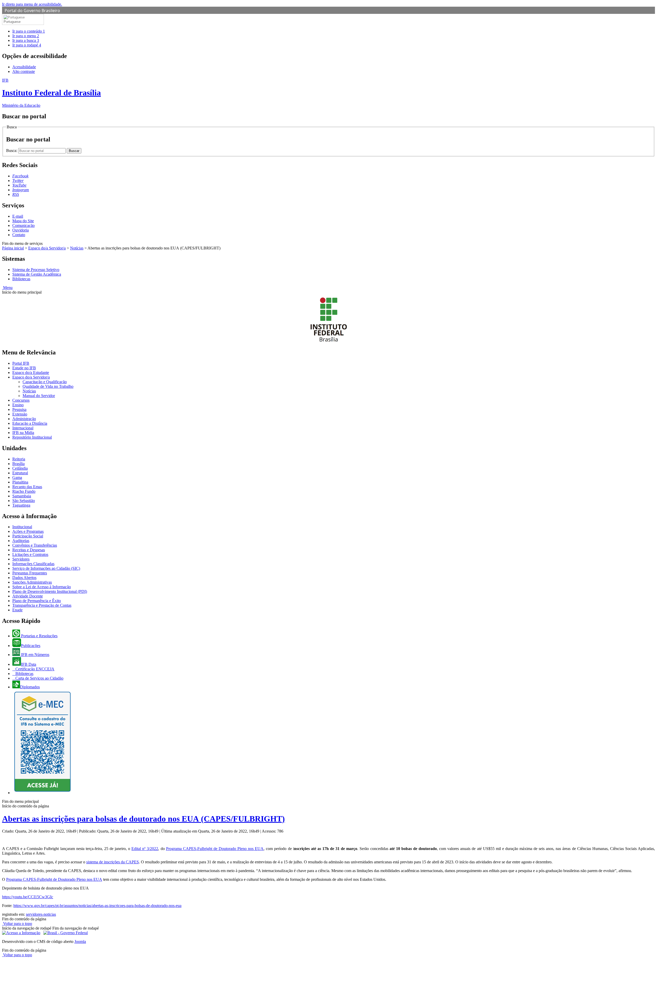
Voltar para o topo (17, 923)
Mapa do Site (23, 221)
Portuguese (12, 22)
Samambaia (21, 496)
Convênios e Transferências (34, 545)
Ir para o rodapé (26, 45)
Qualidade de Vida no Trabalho (48, 386)
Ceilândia (20, 468)
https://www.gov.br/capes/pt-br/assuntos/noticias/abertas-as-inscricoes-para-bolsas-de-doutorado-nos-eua (97, 905)
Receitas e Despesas (28, 550)
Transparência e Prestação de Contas (41, 605)
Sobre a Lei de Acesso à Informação (41, 587)
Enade (17, 610)
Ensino (18, 405)
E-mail (17, 216)
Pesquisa (19, 409)
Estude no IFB (24, 368)
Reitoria (18, 459)
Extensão (19, 414)
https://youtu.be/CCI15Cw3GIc (27, 897)
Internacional (22, 428)
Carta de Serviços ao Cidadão (38, 678)
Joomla (80, 941)
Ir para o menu (25, 36)
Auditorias (20, 540)
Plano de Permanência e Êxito (36, 600)
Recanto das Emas (27, 487)
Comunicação (23, 225)
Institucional (22, 527)
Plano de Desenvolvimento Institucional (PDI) (49, 591)
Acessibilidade (24, 67)
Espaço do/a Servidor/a (47, 248)
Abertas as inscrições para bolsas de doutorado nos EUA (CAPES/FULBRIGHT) (143, 818)
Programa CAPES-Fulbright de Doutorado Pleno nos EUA (215, 848)
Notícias (76, 248)
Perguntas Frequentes (29, 573)
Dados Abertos (24, 577)
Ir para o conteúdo (28, 31)
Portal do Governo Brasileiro (32, 10)
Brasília (18, 463)
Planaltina (20, 482)
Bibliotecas (21, 279)
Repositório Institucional (32, 437)
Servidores (21, 559)
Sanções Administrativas (32, 582)
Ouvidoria (20, 230)
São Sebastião (23, 500)
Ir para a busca (25, 40)
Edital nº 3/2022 (144, 848)
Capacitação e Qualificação (45, 382)
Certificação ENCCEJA (34, 669)
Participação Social (27, 536)
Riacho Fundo (23, 491)
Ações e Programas (28, 531)
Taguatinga (21, 505)
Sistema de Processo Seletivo (35, 269)
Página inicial (13, 248)
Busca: (12, 150)
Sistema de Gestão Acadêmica (36, 274)
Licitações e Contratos (30, 554)
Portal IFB (20, 363)
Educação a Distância (29, 423)
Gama (17, 477)
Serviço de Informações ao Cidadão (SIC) (46, 568)
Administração (24, 419)
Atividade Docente (27, 596)
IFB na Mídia (23, 432)
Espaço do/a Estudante (30, 372)
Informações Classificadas (33, 564)
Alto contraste (23, 71)
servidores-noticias (41, 914)
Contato (18, 235)
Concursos (21, 400)
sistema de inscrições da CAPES (112, 862)
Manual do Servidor (39, 395)
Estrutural (20, 473)
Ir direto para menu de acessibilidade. (32, 4)
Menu (7, 287)
